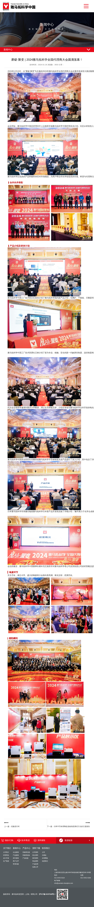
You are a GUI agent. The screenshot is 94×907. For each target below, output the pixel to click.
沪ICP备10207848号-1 (47, 894)
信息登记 (45, 861)
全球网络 (45, 858)
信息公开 (35, 867)
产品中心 (26, 848)
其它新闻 (16, 858)
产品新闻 (16, 855)
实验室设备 (26, 855)
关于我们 (7, 848)
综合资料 (35, 855)
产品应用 (35, 864)
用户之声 (16, 861)
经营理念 (6, 855)
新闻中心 (17, 848)
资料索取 (41, 840)
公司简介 (6, 852)
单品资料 (35, 861)
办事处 (44, 855)
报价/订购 (9, 840)
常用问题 (16, 864)
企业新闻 (16, 852)
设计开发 (6, 858)
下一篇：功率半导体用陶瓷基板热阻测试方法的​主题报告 (68, 826)
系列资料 (35, 858)
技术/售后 (25, 840)
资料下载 (36, 848)
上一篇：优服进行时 (12, 826)
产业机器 (25, 858)
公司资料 (35, 852)
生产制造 (6, 861)
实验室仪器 (26, 852)
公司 (43, 852)
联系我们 (46, 848)
